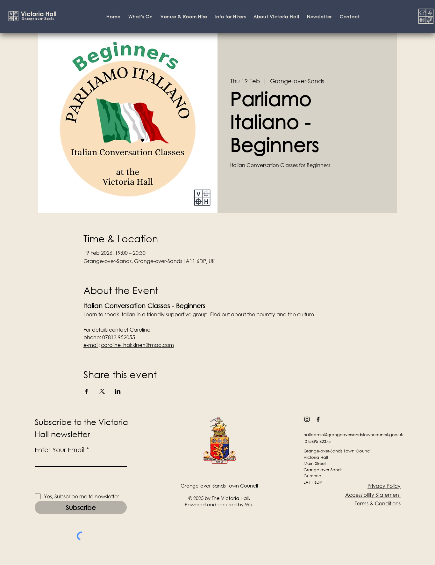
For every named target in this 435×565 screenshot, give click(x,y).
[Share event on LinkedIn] (118, 391)
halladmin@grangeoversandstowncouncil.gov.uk (353, 434)
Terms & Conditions (378, 503)
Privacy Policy (384, 485)
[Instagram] (306, 419)
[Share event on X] (102, 391)
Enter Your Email (59, 450)
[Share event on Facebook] (86, 391)
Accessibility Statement (373, 494)
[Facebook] (318, 419)
